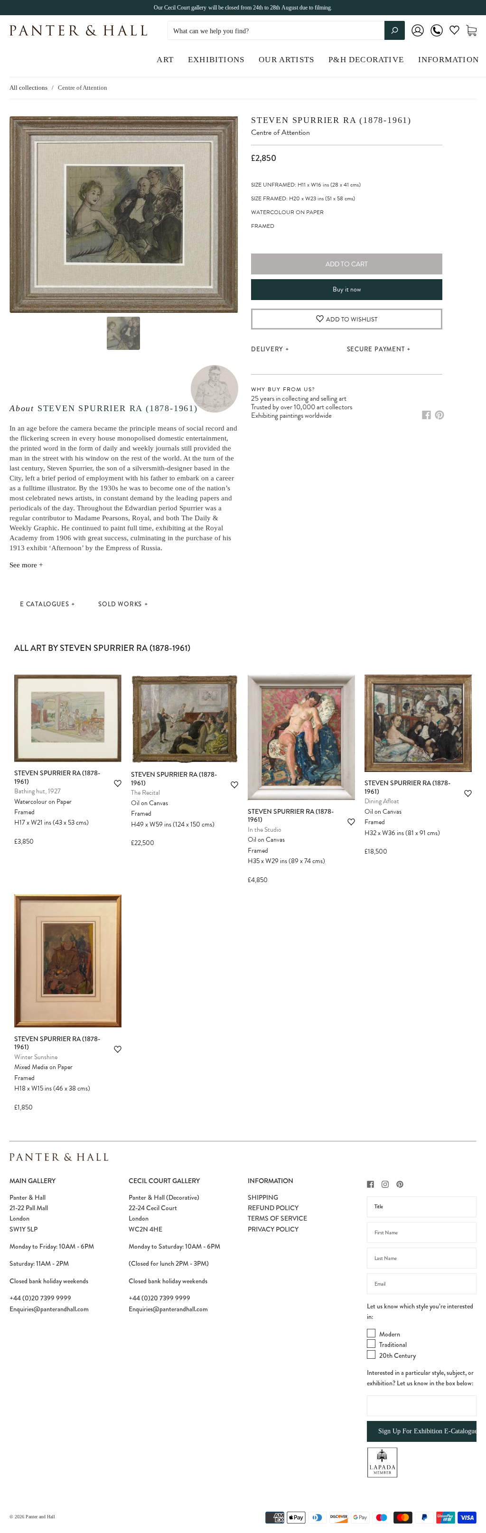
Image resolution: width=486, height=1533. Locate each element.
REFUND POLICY (273, 1208)
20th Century (397, 1355)
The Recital (145, 793)
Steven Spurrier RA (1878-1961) (117, 408)
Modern (389, 1334)
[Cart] (471, 30)
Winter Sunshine (35, 1057)
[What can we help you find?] (286, 31)
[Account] (417, 37)
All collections (28, 87)
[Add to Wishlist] (118, 783)
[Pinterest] (439, 415)
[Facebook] (426, 415)
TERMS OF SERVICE (277, 1218)
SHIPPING (263, 1197)
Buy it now (347, 289)
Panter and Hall (40, 1516)
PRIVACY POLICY (273, 1229)
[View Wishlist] (454, 32)
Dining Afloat (381, 801)
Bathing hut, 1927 (37, 791)
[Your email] (422, 1283)
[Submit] (394, 30)
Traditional (393, 1344)
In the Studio (264, 830)
